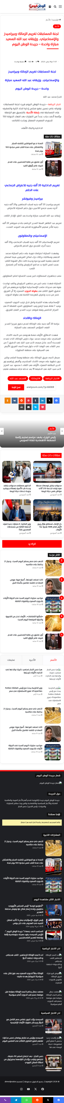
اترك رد (32, 544)
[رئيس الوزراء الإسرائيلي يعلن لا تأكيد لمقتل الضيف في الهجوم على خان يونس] (53, 923)
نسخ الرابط (16, 387)
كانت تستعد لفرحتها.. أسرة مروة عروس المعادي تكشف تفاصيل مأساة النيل (26, 581)
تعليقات (11, 660)
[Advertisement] (32, 46)
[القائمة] (60, 7)
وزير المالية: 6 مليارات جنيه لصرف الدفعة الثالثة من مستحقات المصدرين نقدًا (17, 526)
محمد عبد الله (17, 378)
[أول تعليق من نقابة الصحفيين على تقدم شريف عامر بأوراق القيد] (53, 168)
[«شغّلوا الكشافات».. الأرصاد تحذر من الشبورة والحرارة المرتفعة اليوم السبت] (53, 623)
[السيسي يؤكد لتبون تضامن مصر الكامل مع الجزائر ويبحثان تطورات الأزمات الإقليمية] (53, 1026)
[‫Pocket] (43, 407)
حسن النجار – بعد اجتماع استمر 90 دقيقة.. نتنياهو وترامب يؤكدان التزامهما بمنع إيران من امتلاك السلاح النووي (23, 1059)
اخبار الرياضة (54, 104)
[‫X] (50, 401)
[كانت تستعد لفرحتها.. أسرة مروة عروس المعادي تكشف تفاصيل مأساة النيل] (53, 586)
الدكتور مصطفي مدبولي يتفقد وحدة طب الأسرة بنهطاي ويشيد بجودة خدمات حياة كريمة (17, 488)
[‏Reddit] (22, 401)
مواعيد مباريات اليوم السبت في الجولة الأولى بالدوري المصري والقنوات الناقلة (23, 599)
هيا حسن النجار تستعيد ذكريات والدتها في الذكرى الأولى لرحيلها (24, 671)
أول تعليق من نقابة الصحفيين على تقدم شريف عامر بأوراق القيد (25, 164)
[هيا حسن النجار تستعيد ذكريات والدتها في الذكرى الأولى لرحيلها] (53, 676)
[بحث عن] (55, 7)
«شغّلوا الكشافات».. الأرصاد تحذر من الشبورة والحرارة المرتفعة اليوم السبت (24, 618)
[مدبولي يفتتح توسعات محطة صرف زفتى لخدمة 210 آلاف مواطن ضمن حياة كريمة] (47, 472)
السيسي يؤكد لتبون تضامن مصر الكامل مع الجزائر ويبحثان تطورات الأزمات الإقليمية (24, 1021)
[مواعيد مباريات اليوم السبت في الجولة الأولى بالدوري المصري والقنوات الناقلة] (53, 605)
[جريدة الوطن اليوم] (37, 6)
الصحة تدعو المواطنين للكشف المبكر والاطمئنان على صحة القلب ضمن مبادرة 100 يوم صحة (24, 147)
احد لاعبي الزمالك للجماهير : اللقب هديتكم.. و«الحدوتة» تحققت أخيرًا (24, 956)
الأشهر (53, 660)
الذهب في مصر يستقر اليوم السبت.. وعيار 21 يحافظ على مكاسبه (23, 563)
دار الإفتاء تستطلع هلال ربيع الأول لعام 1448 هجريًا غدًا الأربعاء (50, 526)
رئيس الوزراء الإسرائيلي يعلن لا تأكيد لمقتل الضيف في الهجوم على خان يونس (25, 921)
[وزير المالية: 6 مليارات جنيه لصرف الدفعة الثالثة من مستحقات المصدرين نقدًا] (16, 510)
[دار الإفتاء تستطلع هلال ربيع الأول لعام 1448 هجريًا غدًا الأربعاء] (47, 510)
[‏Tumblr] (36, 401)
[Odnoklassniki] (8, 401)
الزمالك (35, 378)
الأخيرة (32, 660)
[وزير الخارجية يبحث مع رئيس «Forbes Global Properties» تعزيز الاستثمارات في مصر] (53, 696)
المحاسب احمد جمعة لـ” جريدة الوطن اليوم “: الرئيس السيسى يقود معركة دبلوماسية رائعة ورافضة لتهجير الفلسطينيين (23, 934)
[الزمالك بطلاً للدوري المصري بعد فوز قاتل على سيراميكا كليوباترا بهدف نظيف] (53, 980)
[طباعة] (22, 407)
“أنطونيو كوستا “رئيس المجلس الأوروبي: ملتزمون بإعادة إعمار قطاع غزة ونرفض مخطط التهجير (24, 909)
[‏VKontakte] (15, 401)
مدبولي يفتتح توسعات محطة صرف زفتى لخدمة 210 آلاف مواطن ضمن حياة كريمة (49, 488)
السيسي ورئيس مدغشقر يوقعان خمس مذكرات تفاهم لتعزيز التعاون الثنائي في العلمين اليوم (22, 1039)
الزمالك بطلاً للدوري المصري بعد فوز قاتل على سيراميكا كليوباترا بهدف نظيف (23, 975)
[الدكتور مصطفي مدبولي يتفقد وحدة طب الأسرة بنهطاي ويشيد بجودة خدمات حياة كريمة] (16, 472)
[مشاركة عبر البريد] (29, 407)
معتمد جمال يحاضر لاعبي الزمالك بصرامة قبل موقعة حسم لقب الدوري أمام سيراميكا (24, 993)
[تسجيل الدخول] (49, 7)
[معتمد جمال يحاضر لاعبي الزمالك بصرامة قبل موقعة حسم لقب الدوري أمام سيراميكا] (53, 998)
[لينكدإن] (43, 401)
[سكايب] (36, 407)
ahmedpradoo (11, 1081)
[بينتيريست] (29, 401)
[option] (32, 431)
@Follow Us (54, 814)
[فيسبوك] (57, 401)
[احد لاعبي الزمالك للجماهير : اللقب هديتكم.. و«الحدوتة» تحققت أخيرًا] (53, 962)
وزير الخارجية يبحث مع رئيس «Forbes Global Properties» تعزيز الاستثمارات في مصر (23, 689)
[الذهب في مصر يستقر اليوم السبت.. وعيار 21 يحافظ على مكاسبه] (53, 568)
